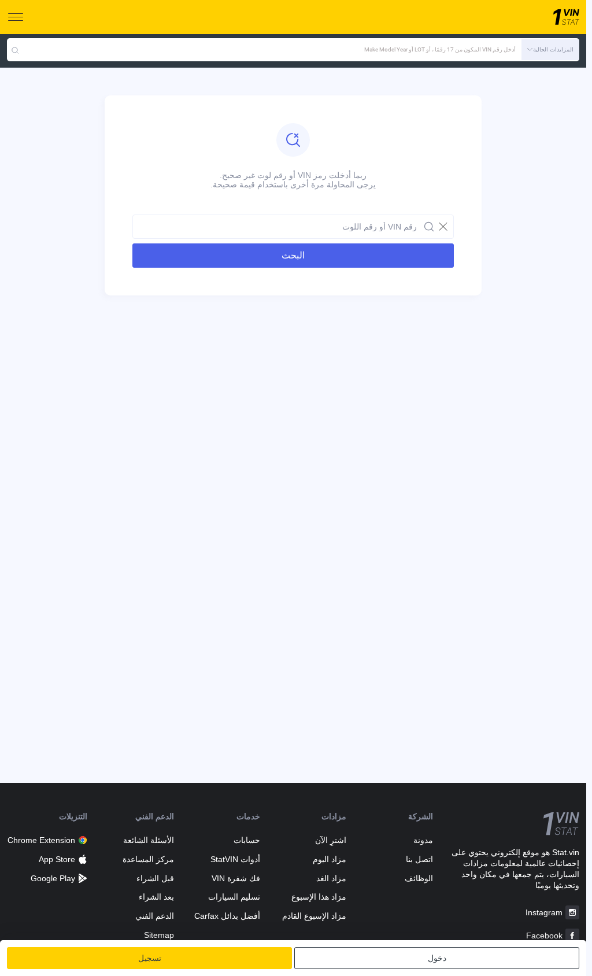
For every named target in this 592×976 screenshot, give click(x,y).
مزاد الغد (331, 878)
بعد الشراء (156, 896)
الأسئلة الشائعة (148, 840)
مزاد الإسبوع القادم (314, 915)
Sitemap (158, 935)
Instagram (544, 912)
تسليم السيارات (234, 896)
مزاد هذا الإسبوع (318, 896)
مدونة (422, 840)
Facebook (544, 935)
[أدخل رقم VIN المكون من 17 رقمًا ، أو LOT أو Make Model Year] (15, 49)
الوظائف (418, 878)
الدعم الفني (154, 915)
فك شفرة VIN (236, 878)
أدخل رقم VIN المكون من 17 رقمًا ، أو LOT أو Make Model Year (440, 49)
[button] (550, 49)
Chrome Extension (41, 840)
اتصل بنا (419, 859)
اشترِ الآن (330, 840)
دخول (437, 958)
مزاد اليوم (329, 859)
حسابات (247, 840)
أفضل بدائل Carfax (227, 915)
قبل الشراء (154, 878)
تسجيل (149, 958)
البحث (293, 255)
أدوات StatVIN (235, 859)
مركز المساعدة (148, 859)
